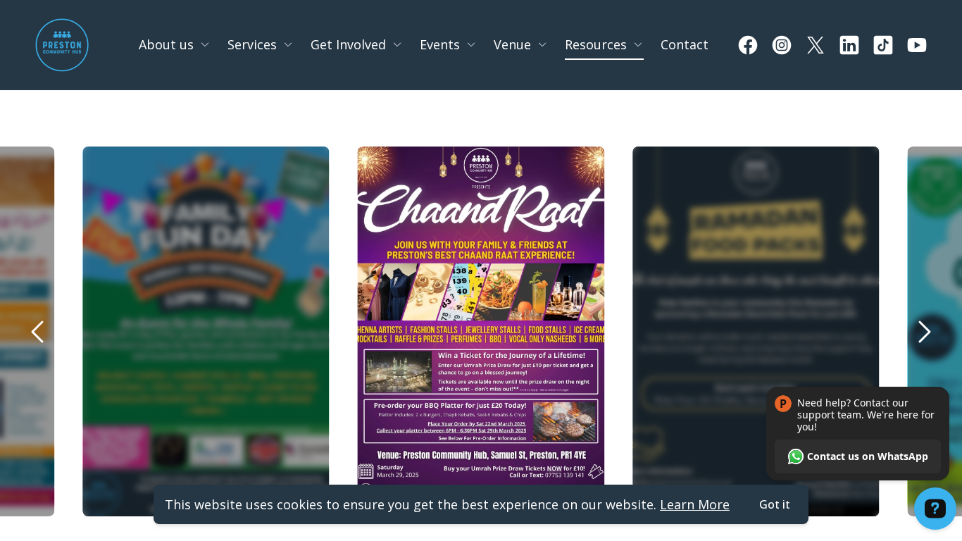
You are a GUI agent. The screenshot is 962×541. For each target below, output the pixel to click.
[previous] (38, 332)
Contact (684, 44)
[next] (924, 332)
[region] (481, 331)
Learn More (695, 504)
